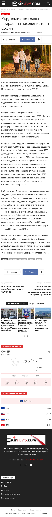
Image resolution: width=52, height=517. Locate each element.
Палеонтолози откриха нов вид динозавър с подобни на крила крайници (39, 290)
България (12, 9)
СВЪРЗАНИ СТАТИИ (16, 303)
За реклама (22, 510)
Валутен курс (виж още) (14, 393)
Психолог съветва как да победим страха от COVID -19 (13, 289)
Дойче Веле (6, 482)
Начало (3, 9)
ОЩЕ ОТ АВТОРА (36, 303)
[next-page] (27, 336)
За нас (13, 510)
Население (22, 259)
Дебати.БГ (5, 490)
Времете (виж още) (12, 346)
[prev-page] (24, 336)
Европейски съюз (8, 498)
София (39, 259)
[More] (38, 39)
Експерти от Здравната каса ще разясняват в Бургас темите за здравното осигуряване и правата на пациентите (25, 326)
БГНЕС (4, 486)
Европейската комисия (10, 494)
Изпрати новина (35, 510)
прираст (31, 259)
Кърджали (13, 259)
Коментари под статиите (30, 513)
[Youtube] (31, 465)
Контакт (45, 513)
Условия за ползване (11, 513)
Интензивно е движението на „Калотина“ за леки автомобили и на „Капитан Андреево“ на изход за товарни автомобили (9, 325)
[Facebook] (21, 465)
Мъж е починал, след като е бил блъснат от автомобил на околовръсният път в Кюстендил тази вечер (42, 325)
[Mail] (26, 465)
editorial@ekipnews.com (34, 460)
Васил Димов (8, 32)
